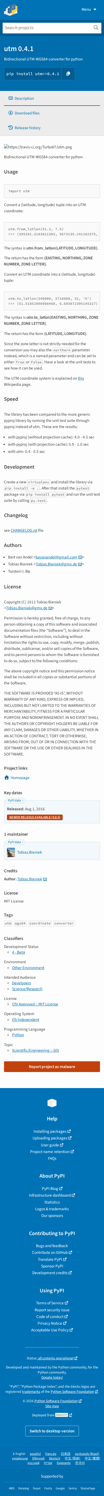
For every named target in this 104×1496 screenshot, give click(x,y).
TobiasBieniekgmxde (56, 564)
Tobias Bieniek (29, 879)
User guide (50, 1145)
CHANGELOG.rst (24, 530)
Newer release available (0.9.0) (34, 817)
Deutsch (54, 1458)
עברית (48, 1463)
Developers (21, 983)
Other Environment (28, 968)
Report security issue (52, 1310)
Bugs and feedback (52, 1246)
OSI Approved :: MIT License (35, 1004)
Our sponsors (52, 1216)
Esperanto (64, 1463)
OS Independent (25, 1020)
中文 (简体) (72, 1458)
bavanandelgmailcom (56, 557)
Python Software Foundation (72, 1391)
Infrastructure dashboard (50, 1195)
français (50, 1454)
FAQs (52, 1158)
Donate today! (52, 1377)
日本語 (65, 1454)
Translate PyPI (50, 1259)
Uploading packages (50, 1138)
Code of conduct (49, 1317)
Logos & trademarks (52, 1209)
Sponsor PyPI (52, 1266)
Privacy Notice (50, 1323)
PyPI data (14, 800)
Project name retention (50, 1152)
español (35, 1454)
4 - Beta (18, 952)
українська (20, 1458)
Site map (52, 1406)
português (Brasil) (87, 1454)
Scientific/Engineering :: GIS (35, 1050)
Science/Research (27, 989)
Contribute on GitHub (50, 1252)
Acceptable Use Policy (50, 1330)
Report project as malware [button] (52, 1067)
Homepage (20, 778)
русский (33, 1463)
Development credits (49, 1273)
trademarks (31, 1391)
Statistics (52, 1202)
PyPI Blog (50, 1189)
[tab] (52, 98)
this (81, 378)
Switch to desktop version (52, 1431)
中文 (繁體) (92, 1458)
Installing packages (50, 1131)
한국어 (80, 1463)
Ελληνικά (38, 1458)
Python (18, 1035)
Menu (86, 9)
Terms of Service (50, 1303)
